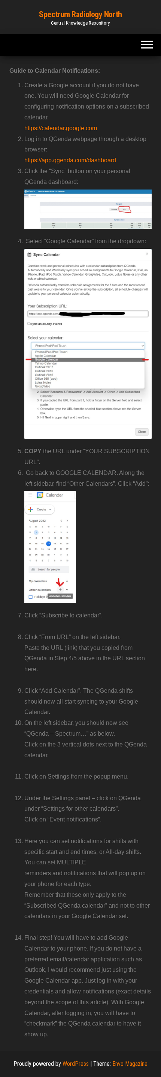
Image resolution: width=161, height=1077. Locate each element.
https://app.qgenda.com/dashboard (70, 160)
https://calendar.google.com (60, 128)
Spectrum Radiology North (80, 14)
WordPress (76, 1063)
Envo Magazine (130, 1063)
